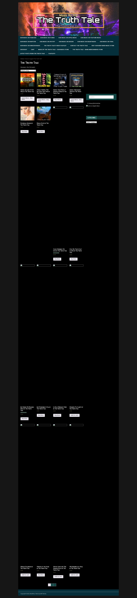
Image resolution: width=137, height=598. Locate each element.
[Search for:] (101, 97)
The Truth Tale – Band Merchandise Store (88, 50)
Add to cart (74, 415)
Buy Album (58, 100)
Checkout (23, 50)
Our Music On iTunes (47, 38)
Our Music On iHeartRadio (86, 42)
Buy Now (24, 131)
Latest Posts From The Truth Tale (32, 54)
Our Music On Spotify (47, 42)
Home (22, 59)
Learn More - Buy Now (27, 98)
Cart (32, 50)
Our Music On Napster (28, 42)
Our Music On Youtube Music (91, 38)
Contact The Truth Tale (79, 46)
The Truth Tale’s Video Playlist (55, 46)
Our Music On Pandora (28, 38)
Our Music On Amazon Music (30, 46)
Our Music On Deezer (66, 42)
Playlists (52, 54)
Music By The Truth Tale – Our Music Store (53, 50)
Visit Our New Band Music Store (103, 46)
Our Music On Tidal (106, 42)
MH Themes (43, 594)
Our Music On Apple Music (67, 38)
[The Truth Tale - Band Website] (68, 35)
